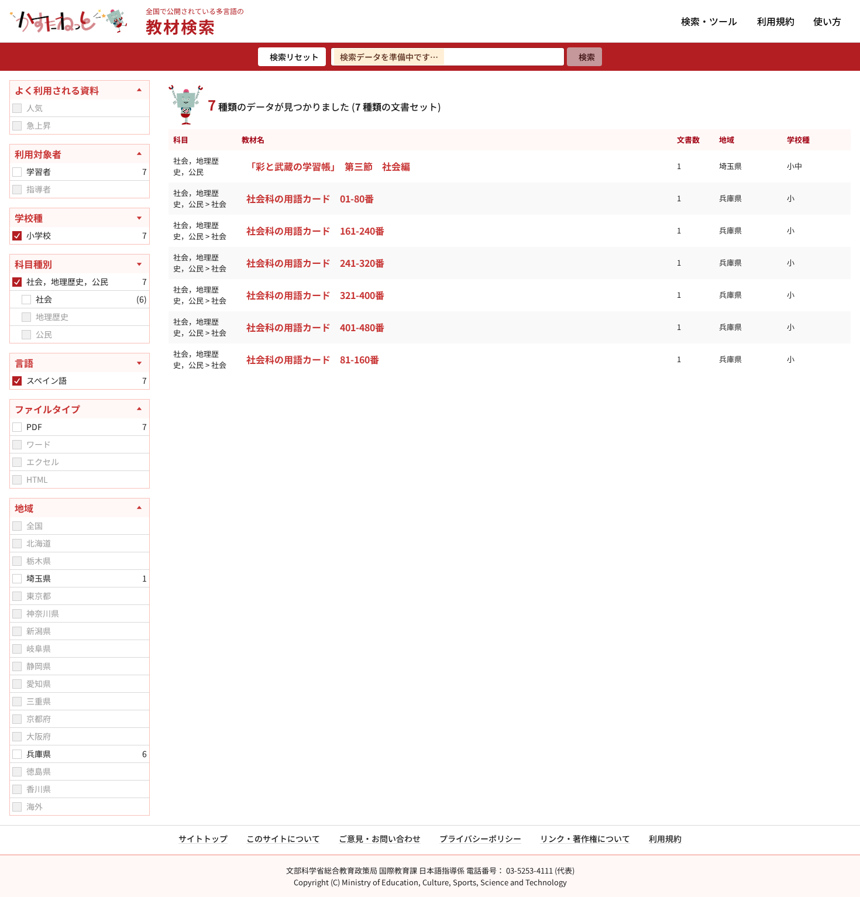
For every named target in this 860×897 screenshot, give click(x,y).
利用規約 (775, 21)
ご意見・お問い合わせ (380, 838)
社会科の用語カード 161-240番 (315, 231)
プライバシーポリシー (480, 838)
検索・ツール (709, 21)
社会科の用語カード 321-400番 (315, 295)
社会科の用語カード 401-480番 (315, 327)
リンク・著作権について (585, 838)
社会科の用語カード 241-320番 (315, 263)
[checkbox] (17, 108)
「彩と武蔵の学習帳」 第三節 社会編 (328, 166)
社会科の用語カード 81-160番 (312, 359)
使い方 (827, 21)
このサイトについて (283, 838)
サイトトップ (203, 838)
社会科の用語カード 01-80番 (310, 198)
